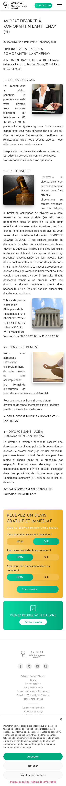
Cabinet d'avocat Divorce (33, 676)
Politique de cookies (19, 782)
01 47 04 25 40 (43, 5)
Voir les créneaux (33, 622)
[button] (61, 719)
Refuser (33, 765)
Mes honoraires (33, 683)
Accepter (33, 756)
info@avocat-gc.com (31, 126)
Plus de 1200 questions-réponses (33, 695)
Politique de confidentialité (43, 782)
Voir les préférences (33, 775)
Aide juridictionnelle (33, 687)
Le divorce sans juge (33, 711)
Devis (33, 680)
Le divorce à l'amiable (33, 707)
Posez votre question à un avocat (33, 691)
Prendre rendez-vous (33, 699)
